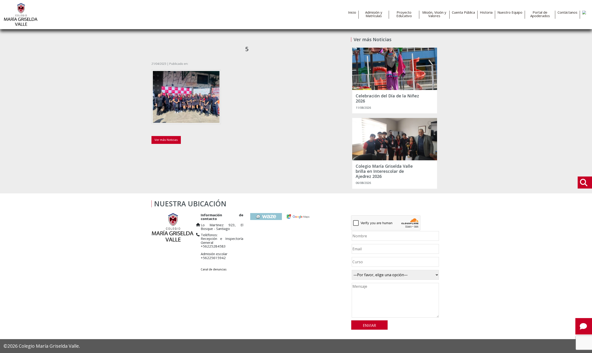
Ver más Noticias (166, 140)
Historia (486, 12)
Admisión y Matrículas (373, 14)
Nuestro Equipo (509, 12)
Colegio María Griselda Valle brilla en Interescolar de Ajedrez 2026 (384, 171)
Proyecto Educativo (404, 14)
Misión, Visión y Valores (434, 14)
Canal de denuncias (213, 269)
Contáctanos (567, 12)
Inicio (352, 12)
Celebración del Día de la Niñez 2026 (387, 98)
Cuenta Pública (463, 12)
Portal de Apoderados (540, 14)
